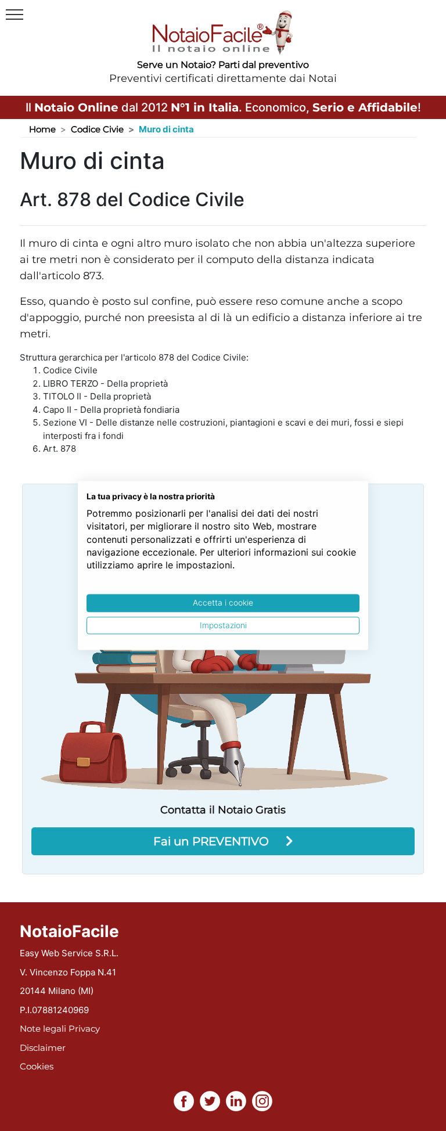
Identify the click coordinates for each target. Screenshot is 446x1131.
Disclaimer (43, 1047)
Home (42, 129)
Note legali (43, 1028)
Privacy (84, 1028)
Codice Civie (97, 129)
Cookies (36, 1066)
